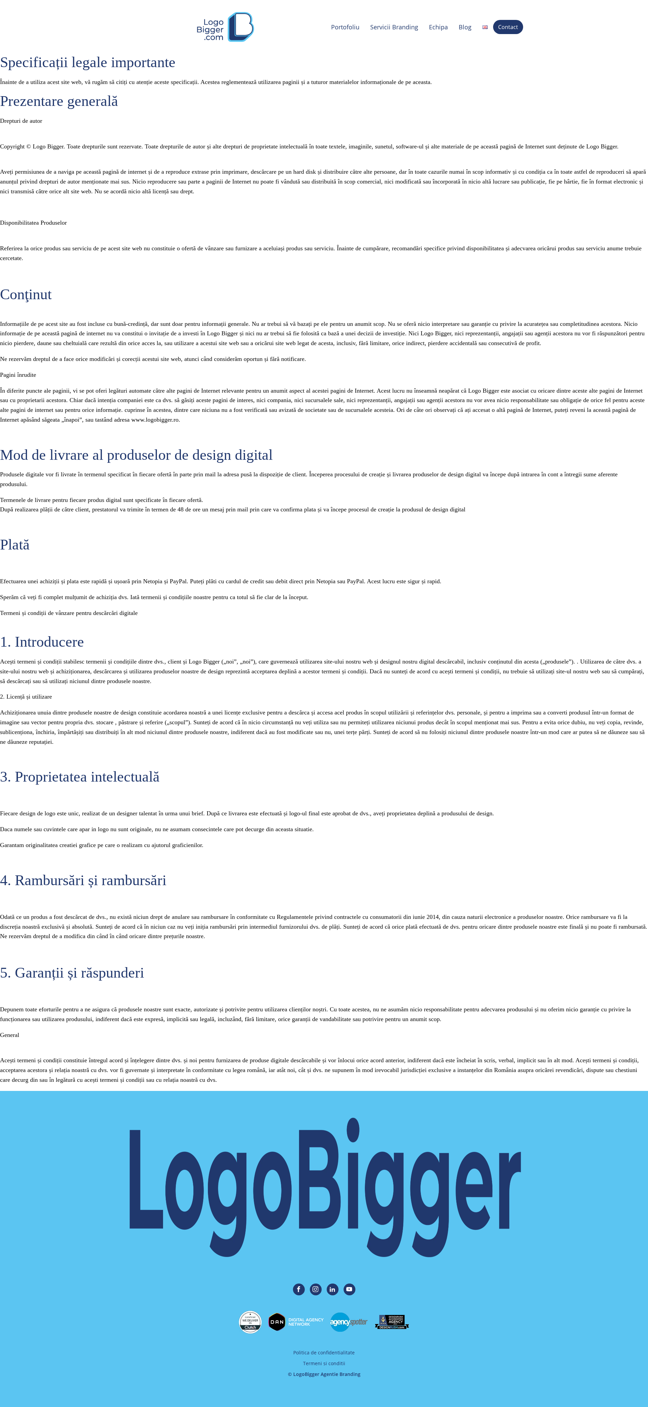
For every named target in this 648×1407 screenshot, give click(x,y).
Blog (465, 27)
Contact (508, 27)
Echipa (438, 27)
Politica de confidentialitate (324, 1352)
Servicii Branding (394, 27)
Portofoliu (345, 27)
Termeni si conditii (324, 1363)
